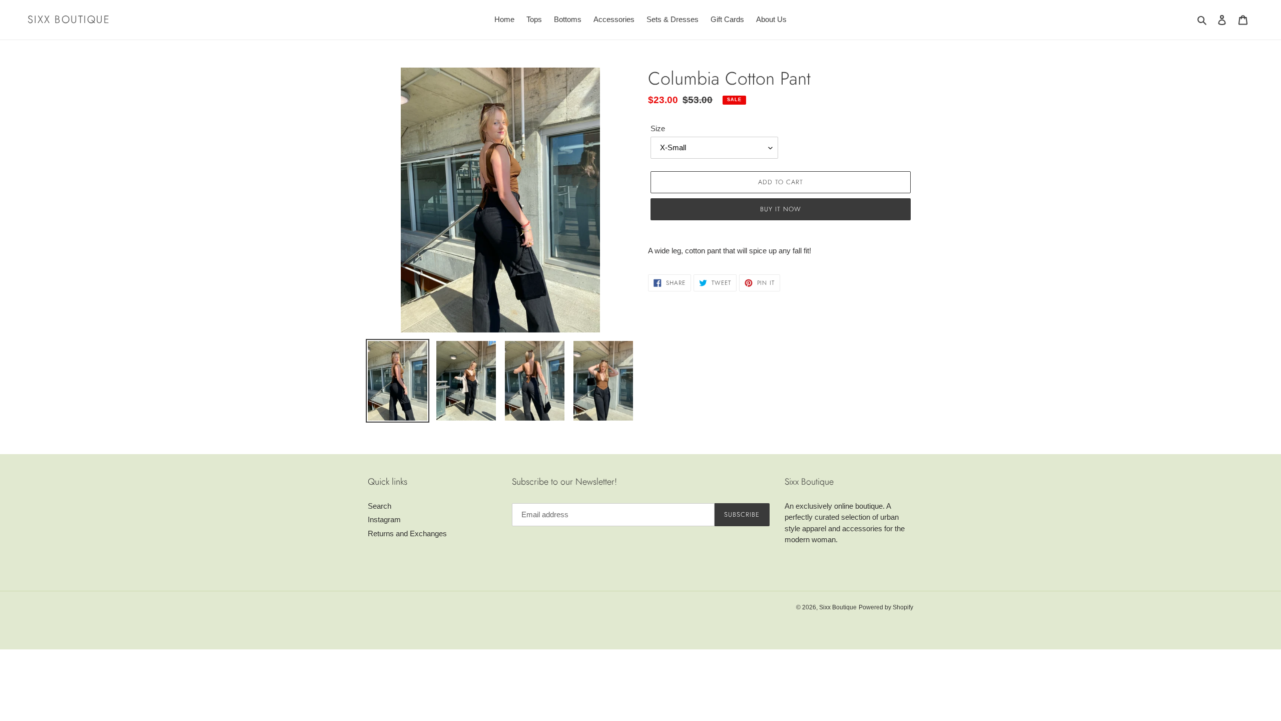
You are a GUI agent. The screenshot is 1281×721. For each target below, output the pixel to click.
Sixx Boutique (69, 20)
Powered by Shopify (886, 607)
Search (379, 506)
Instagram (384, 519)
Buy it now (780, 209)
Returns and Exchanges (407, 533)
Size (658, 128)
